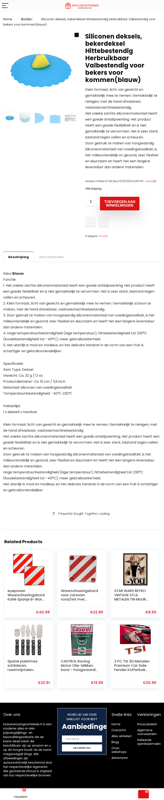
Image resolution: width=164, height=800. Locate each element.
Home (7, 19)
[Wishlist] (62, 794)
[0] (143, 794)
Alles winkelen (121, 736)
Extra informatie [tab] (51, 257)
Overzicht (118, 730)
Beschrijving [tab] (18, 257)
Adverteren (119, 758)
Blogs (115, 742)
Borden (26, 19)
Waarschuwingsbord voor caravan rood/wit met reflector (79, 597)
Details (149, 181)
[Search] (157, 5)
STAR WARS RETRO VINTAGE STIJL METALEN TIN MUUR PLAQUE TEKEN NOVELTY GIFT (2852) (132, 599)
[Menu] (5, 5)
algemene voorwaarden (147, 732)
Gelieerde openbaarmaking (150, 742)
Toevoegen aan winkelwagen (119, 203)
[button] (77, 35)
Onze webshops (118, 750)
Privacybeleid (147, 724)
